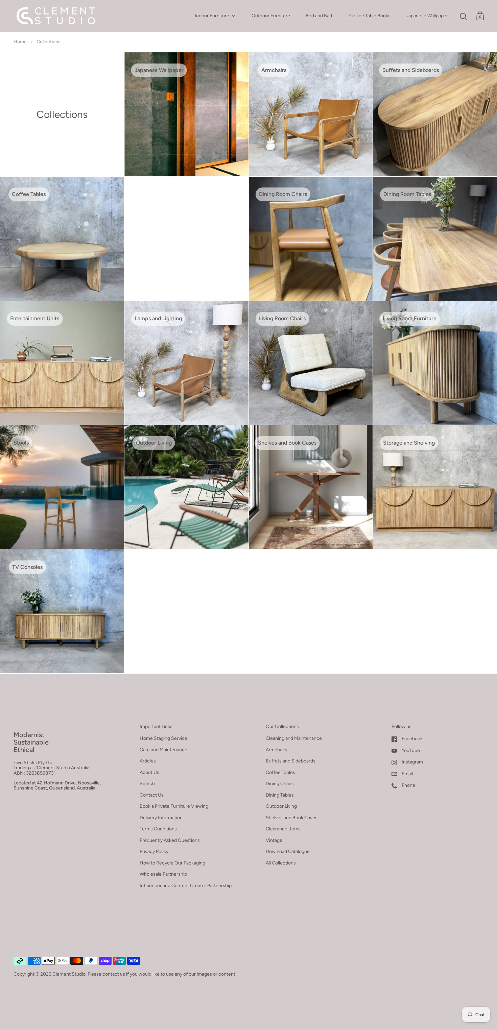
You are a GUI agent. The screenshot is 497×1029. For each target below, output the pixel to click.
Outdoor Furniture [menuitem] (271, 16)
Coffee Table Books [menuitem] (369, 16)
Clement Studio (69, 974)
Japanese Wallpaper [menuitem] (427, 16)
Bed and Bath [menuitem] (320, 16)
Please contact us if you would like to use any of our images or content (161, 974)
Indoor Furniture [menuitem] (212, 16)
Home (20, 42)
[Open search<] (463, 16)
